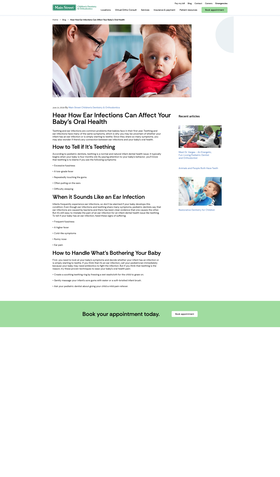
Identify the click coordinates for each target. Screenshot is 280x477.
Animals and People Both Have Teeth (198, 168)
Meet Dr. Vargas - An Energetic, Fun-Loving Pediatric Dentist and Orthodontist (195, 155)
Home (55, 19)
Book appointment (184, 314)
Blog (64, 19)
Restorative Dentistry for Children (197, 210)
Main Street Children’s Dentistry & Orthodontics (94, 107)
